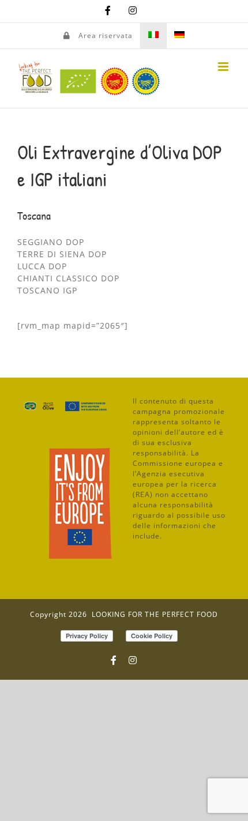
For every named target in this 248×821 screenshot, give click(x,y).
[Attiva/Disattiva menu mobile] (224, 67)
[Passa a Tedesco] (179, 35)
